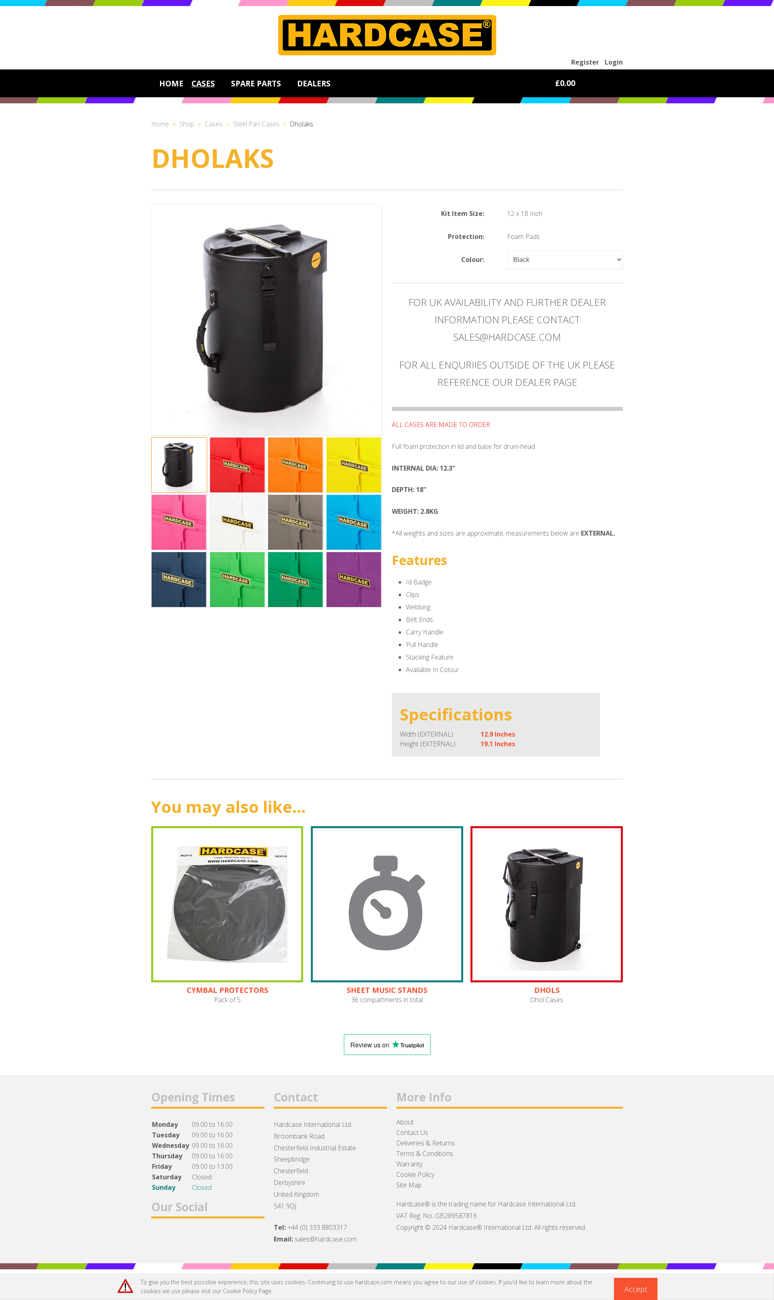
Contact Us (412, 1132)
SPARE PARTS (256, 83)
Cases (214, 123)
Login (614, 62)
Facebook (160, 1238)
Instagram (202, 1238)
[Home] (387, 52)
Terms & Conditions (424, 1153)
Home (160, 123)
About (405, 1122)
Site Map (409, 1185)
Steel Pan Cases (256, 123)
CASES (203, 83)
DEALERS (314, 83)
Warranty (409, 1164)
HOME (171, 83)
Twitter (181, 1238)
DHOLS (547, 990)
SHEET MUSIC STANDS (387, 990)
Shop (186, 123)
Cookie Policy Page (247, 1291)
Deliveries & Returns (425, 1143)
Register (585, 62)
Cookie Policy (415, 1174)
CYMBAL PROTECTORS (227, 990)
